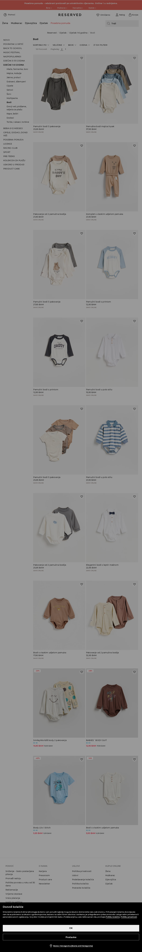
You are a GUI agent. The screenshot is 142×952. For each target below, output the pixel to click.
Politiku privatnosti (129, 917)
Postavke (71, 937)
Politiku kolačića (113, 917)
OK (71, 928)
